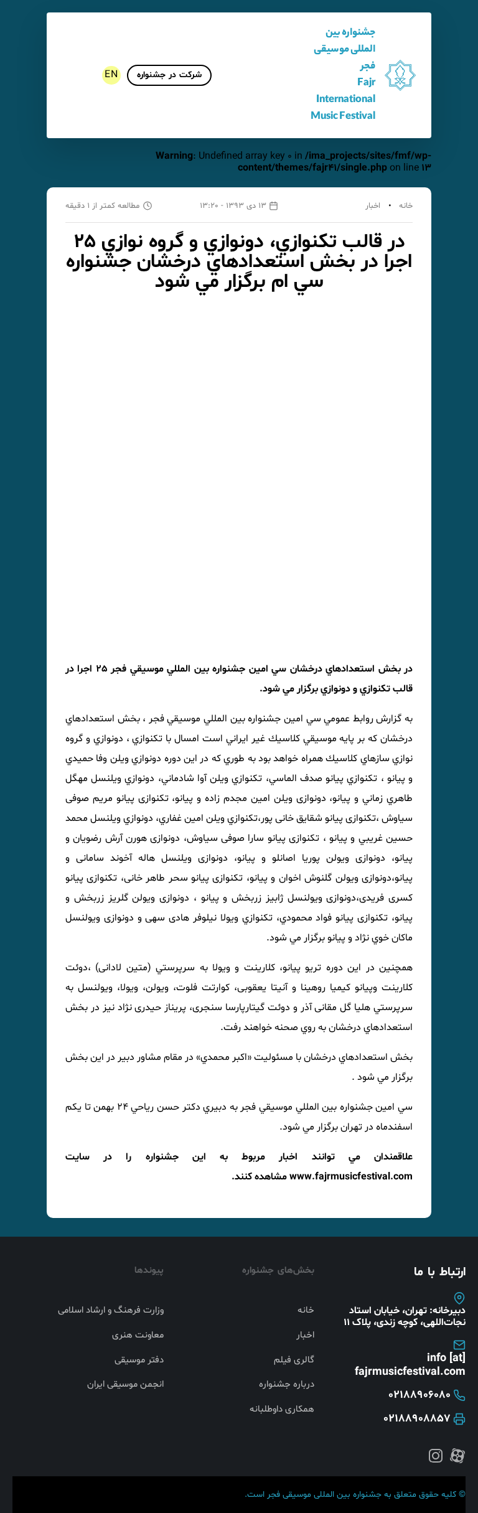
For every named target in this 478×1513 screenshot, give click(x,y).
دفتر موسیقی (139, 1360)
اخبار (372, 206)
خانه (406, 206)
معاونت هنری (138, 1335)
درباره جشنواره (286, 1385)
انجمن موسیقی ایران (125, 1385)
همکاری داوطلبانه (282, 1409)
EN (111, 75)
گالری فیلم (294, 1360)
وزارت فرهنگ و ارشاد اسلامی (111, 1311)
